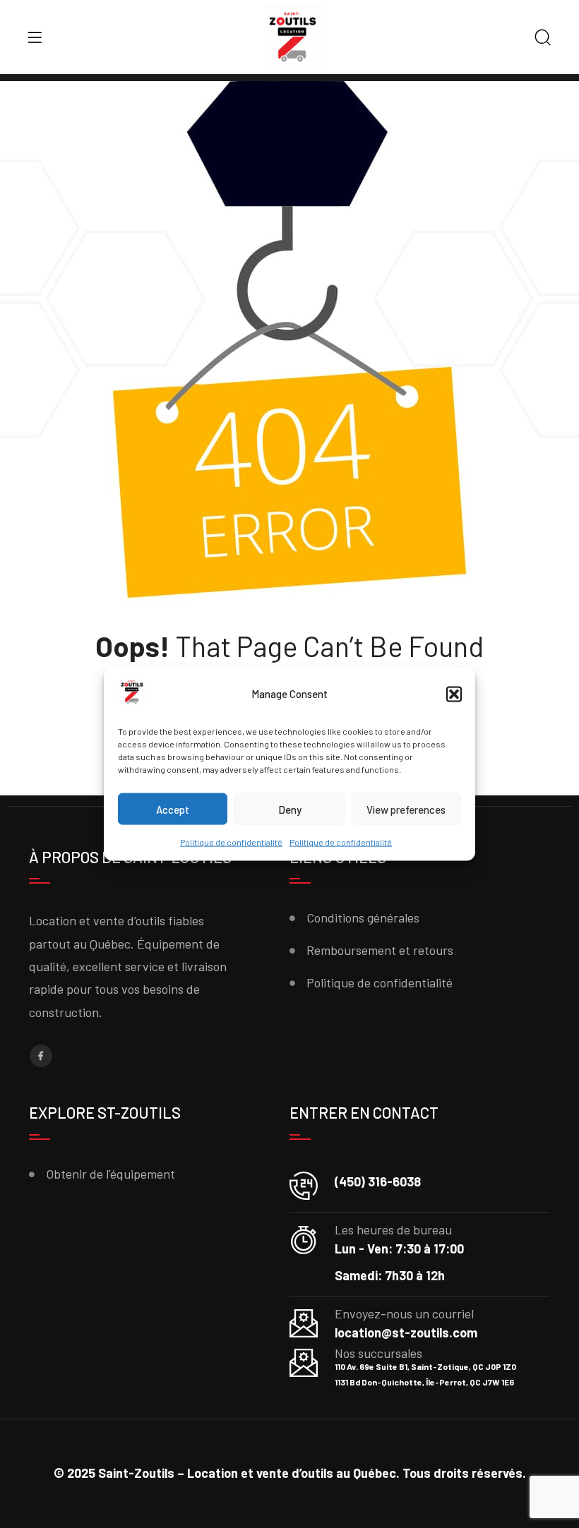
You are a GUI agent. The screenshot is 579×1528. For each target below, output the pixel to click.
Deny (290, 809)
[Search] (543, 38)
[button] (454, 694)
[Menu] (34, 37)
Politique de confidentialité (231, 842)
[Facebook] (41, 1056)
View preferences (406, 809)
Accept (172, 809)
